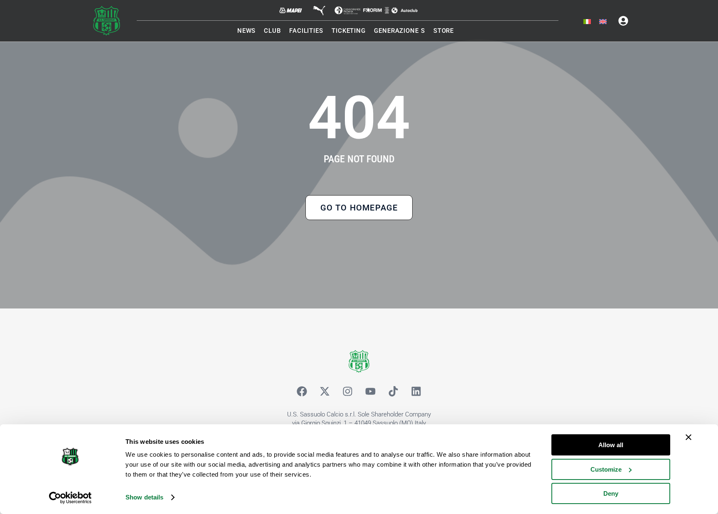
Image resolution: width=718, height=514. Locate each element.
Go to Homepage (359, 208)
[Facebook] (302, 391)
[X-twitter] (325, 391)
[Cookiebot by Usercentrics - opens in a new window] (70, 498)
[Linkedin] (416, 391)
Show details (144, 497)
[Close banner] (688, 437)
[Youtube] (370, 391)
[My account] (623, 21)
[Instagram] (347, 391)
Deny (610, 493)
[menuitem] (587, 22)
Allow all (610, 444)
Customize (606, 469)
